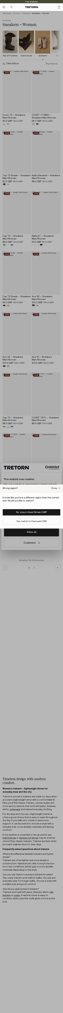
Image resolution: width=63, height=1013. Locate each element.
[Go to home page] (31, 7)
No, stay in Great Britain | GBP (31, 512)
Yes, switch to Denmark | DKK (31, 521)
